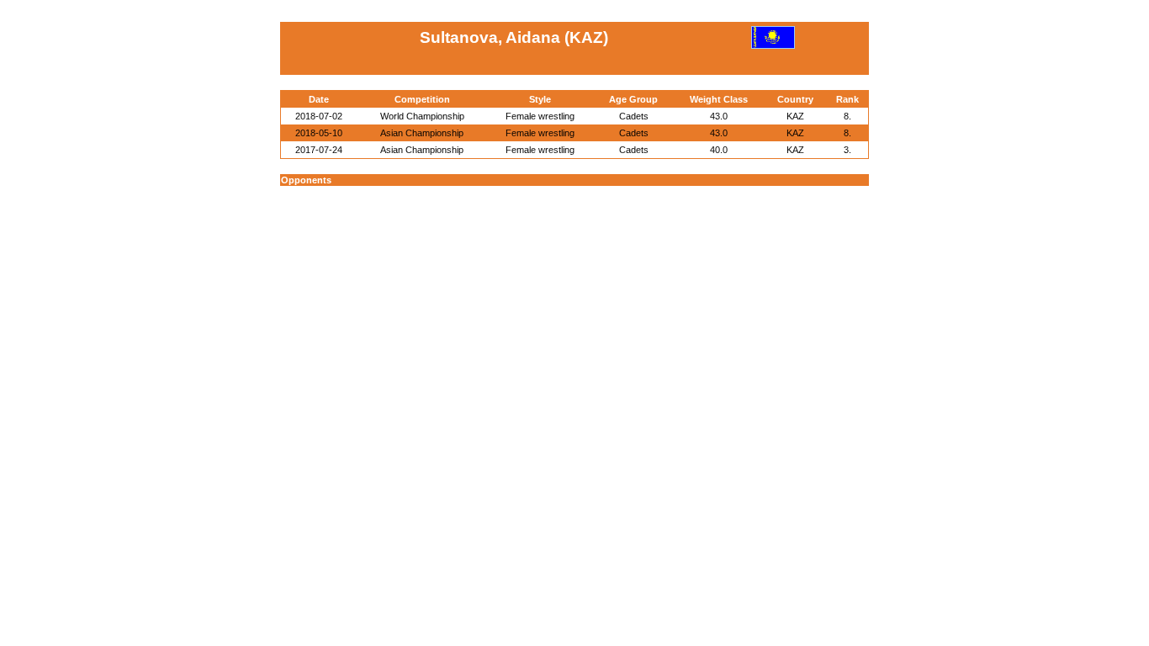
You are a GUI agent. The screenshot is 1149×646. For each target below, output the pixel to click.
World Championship (422, 116)
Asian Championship (421, 133)
